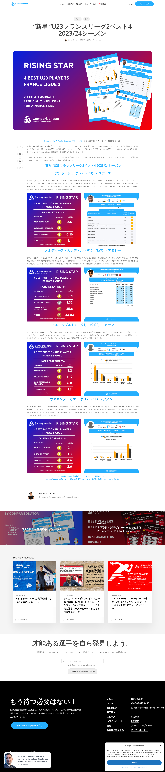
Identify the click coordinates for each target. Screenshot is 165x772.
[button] (160, 746)
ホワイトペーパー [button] (115, 721)
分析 (86, 19)
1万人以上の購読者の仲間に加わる (82, 671)
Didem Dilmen (73, 40)
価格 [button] (109, 725)
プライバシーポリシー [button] (141, 725)
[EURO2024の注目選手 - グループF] (41, 528)
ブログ (77, 19)
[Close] (48, 752)
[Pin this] (20, 167)
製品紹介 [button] (111, 712)
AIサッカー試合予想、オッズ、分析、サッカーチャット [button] (118, 737)
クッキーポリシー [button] (139, 729)
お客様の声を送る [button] (115, 730)
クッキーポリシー (127, 768)
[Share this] (20, 147)
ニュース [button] (111, 716)
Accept (134, 763)
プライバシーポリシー (140, 768)
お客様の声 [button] (112, 707)
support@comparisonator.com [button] (147, 707)
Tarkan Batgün (22, 620)
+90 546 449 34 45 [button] (140, 703)
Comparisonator (52, 479)
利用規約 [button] (135, 720)
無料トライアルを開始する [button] (27, 725)
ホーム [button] (110, 703)
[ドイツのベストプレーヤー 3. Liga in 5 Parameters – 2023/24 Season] (123, 528)
